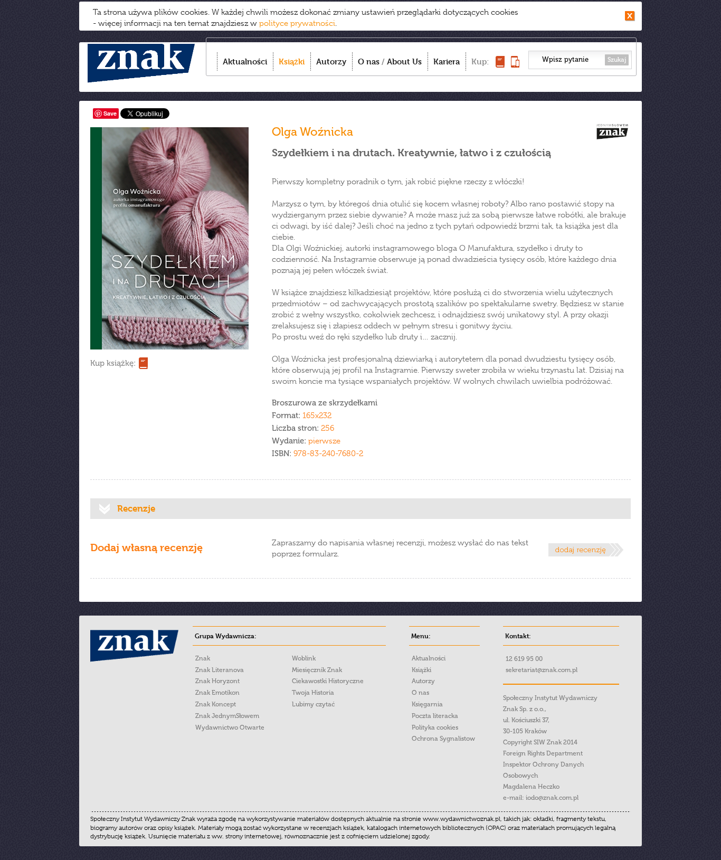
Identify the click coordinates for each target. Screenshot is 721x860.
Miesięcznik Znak (317, 670)
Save (110, 113)
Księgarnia (427, 704)
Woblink (304, 658)
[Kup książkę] (500, 64)
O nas (369, 61)
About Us (404, 61)
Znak (202, 658)
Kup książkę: (113, 363)
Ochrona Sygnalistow (443, 738)
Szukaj (617, 59)
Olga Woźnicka (312, 132)
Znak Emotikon (217, 692)
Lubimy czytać (313, 704)
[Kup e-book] (515, 64)
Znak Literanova (219, 670)
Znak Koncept (215, 704)
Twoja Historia (313, 692)
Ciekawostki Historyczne (328, 681)
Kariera (446, 61)
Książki (292, 61)
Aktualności (245, 61)
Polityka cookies (435, 727)
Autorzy (331, 61)
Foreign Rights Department (543, 753)
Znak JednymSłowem (227, 716)
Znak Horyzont (217, 681)
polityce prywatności (297, 23)
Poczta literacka (435, 716)
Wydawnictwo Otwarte (229, 727)
